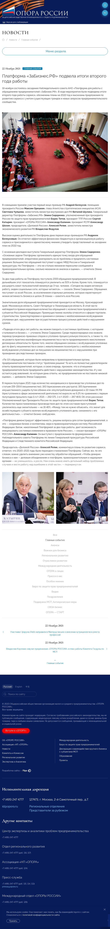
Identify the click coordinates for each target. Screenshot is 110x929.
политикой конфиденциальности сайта (41, 915)
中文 (28, 687)
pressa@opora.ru (10, 886)
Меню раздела (56, 51)
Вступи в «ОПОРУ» (15, 730)
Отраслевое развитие (55, 560)
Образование (65, 756)
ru (105, 13)
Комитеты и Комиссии (12, 753)
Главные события (29, 40)
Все (55, 535)
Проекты (63, 760)
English (18, 687)
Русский (8, 687)
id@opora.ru (10, 806)
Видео (55, 591)
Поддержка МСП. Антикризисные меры (55, 602)
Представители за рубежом (48, 810)
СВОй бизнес (55, 607)
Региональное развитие (55, 555)
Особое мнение (55, 581)
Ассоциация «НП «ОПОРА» (15, 744)
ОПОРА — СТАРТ (55, 612)
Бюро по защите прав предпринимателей (55, 586)
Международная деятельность (55, 566)
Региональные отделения (46, 806)
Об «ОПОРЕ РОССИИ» (13, 740)
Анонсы (55, 545)
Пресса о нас (55, 576)
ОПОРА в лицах (55, 571)
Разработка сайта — (15, 770)
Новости (13, 40)
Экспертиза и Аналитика (14, 762)
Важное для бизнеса (55, 550)
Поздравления (55, 596)
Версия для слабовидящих (17, 22)
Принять (13, 921)
